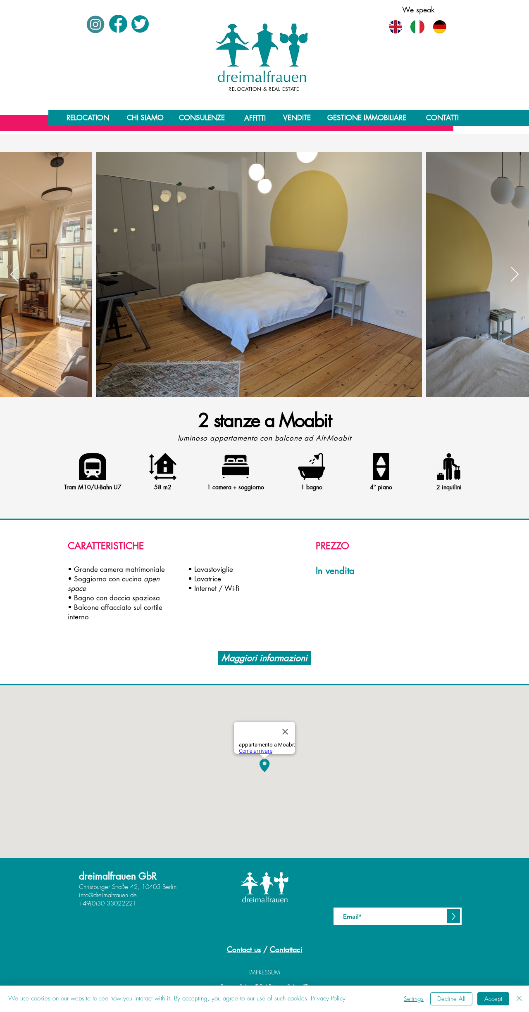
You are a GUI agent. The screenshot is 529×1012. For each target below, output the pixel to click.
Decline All (451, 999)
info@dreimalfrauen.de (108, 895)
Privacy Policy (328, 998)
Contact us (244, 949)
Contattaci (286, 949)
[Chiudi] (519, 998)
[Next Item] (514, 275)
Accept (493, 999)
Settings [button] (414, 999)
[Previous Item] (14, 275)
